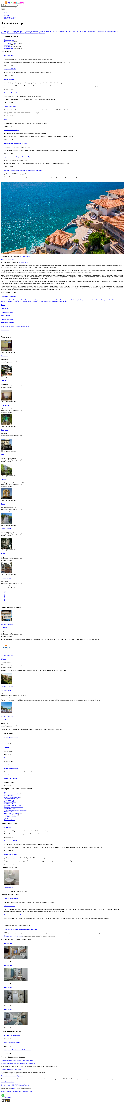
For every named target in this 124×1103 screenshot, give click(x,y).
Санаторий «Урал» (9, 55)
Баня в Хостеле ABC (7, 1082)
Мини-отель (5, 405)
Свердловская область (85, 299)
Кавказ (3, 504)
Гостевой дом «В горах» (10, 854)
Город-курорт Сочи (7, 319)
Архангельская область (7, 299)
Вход (5, 12)
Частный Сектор (9, 43)
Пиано (3, 454)
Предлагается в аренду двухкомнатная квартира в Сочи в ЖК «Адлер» (23, 170)
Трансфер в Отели (10, 816)
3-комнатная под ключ (10, 757)
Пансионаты (8, 46)
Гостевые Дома (9, 40)
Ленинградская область (45, 301)
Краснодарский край (23, 301)
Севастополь (5, 330)
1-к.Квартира (7, 747)
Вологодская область (54, 299)
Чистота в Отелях (9, 820)
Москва (65, 301)
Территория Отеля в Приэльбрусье (11, 1069)
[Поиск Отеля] (1, 4)
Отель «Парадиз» (9, 79)
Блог (63, 31)
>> (5, 604)
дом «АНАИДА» (6, 690)
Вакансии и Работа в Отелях (16, 33)
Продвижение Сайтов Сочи (13, 936)
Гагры (2, 326)
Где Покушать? (9, 795)
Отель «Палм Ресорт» (10, 106)
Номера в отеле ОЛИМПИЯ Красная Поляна (15, 1085)
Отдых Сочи (8, 811)
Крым (93, 299)
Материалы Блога (70, 31)
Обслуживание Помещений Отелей (15, 810)
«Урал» (3, 659)
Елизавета (4, 356)
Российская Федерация (8, 296)
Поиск (3, 9)
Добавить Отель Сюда (7, 259)
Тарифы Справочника (104, 31)
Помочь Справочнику (31, 33)
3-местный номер (9, 887)
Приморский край (108, 299)
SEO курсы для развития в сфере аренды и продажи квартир (20, 929)
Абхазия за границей (9, 906)
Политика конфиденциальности (11, 1091)
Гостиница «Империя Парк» (11, 92)
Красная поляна (6, 528)
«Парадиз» (4, 627)
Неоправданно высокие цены (13, 807)
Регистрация (58, 31)
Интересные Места (10, 802)
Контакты (42, 33)
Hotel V (14, 1088)
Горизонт (4, 479)
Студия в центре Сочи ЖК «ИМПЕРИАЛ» (15, 143)
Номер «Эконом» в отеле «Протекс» (12, 1076)
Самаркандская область (7, 312)
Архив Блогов (92, 31)
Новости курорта (9, 808)
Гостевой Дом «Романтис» (11, 737)
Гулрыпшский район (10, 326)
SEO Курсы (8, 792)
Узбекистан (4, 308)
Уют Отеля (7, 818)
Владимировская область (41, 299)
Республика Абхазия (7, 322)
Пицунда (18, 326)
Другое (27, 326)
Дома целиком (8, 48)
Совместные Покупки (11, 815)
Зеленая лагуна (6, 578)
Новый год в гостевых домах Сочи (13, 914)
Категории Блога (82, 31)
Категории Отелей (36, 31)
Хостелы (7, 45)
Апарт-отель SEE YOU (10, 69)
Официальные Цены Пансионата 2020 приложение (17, 1050)
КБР (16, 301)
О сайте (8, 31)
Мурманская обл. (10, 301)
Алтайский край (75, 299)
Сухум (23, 326)
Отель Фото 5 (8, 965)
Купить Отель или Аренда (12, 805)
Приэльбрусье (5, 315)
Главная (6, 15)
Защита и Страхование (11, 798)
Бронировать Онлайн (23, 31)
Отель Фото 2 (8, 987)
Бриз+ (6, 119)
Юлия (3, 553)
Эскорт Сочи (7, 827)
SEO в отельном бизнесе (10, 922)
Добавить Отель (27, 1091)
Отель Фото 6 (8, 943)
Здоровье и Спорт (9, 800)
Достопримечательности (12, 797)
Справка (13, 31)
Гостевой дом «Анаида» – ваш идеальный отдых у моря (18, 1063)
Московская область (57, 301)
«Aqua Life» (4, 720)
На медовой (4, 430)
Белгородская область (19, 299)
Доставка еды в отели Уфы (11, 898)
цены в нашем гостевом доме (12, 1035)
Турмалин (4, 380)
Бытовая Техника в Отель (12, 794)
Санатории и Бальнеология (12, 813)
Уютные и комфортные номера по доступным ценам (17, 1060)
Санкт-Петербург (34, 301)
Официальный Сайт (7, 624)
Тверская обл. (99, 299)
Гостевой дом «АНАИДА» (11, 778)
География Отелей (48, 31)
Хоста (3, 305)
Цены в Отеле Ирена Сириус (12, 1042)
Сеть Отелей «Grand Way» (11, 130)
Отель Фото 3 (8, 1009)
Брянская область (29, 299)
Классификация (9, 803)
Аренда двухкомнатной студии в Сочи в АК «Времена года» (20, 157)
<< (5, 591)
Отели (6, 41)
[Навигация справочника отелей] (3, 4)
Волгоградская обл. (65, 299)
